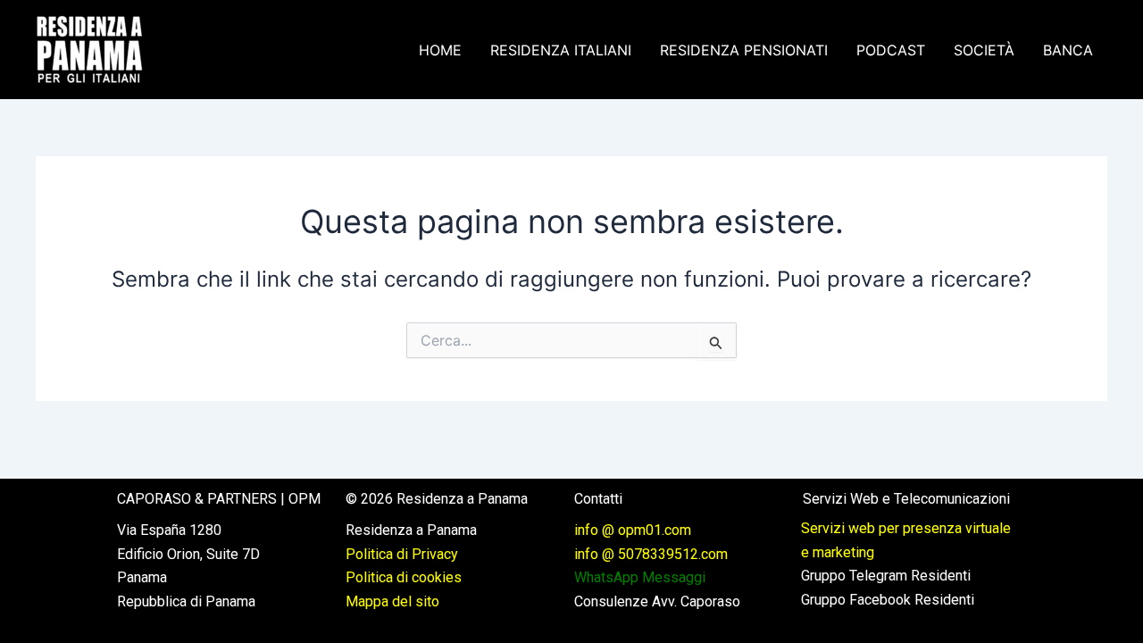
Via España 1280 (169, 530)
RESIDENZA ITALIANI (560, 50)
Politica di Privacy (402, 554)
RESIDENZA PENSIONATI (744, 50)
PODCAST (890, 50)
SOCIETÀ (984, 50)
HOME (440, 50)
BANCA (1068, 50)
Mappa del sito (392, 601)
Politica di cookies (404, 577)
